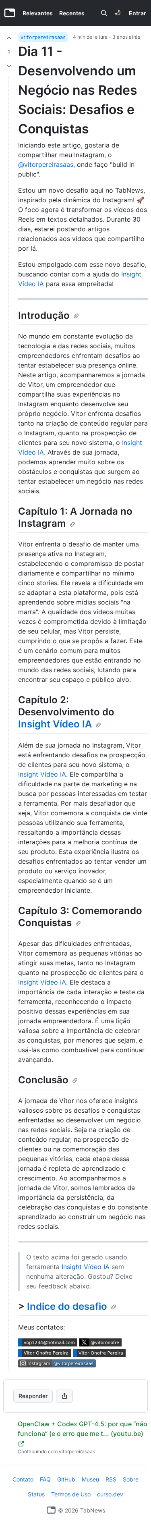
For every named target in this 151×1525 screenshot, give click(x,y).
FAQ (45, 1479)
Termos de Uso (71, 1494)
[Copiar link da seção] (76, 316)
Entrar (137, 13)
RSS (110, 1479)
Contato (22, 1479)
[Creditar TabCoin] (8, 38)
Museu (90, 1479)
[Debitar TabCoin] (8, 66)
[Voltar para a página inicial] (51, 1510)
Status (36, 1494)
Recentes (72, 13)
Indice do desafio (67, 1306)
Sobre (131, 1479)
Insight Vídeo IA (55, 724)
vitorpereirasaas (43, 37)
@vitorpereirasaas (45, 164)
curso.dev (110, 1494)
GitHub (66, 1479)
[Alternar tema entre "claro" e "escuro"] (117, 12)
